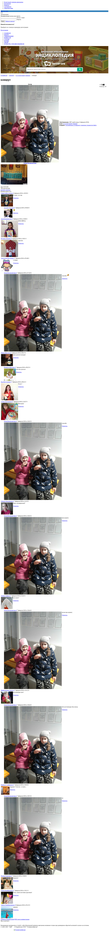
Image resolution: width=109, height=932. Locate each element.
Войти (2, 21)
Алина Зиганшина (6, 401)
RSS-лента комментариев (22, 919)
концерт (3, 190)
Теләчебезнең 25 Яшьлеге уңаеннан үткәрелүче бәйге (81, 125)
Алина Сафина (5, 596)
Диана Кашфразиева (7, 890)
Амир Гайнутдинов (6, 193)
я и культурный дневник (23, 75)
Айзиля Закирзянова (7, 501)
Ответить (16, 198)
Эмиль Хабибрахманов (7, 905)
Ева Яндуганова (5, 382)
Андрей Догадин (9, 207)
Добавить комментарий (7, 919)
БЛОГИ (11, 75)
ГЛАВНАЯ (4, 75)
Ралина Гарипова (6, 876)
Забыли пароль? (10, 21)
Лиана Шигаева (5, 353)
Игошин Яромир (6, 238)
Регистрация (4, 30)
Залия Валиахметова (30, 163)
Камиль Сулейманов (7, 785)
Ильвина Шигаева (9, 367)
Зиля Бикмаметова (6, 219)
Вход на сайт (4, 11)
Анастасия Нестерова (7, 258)
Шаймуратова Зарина (7, 690)
